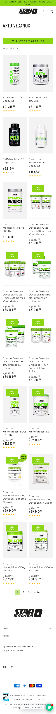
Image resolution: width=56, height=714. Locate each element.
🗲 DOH (41, 707)
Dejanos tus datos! (14, 650)
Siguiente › (34, 592)
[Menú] (4, 11)
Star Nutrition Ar (22, 704)
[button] (44, 11)
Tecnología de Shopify (22, 707)
